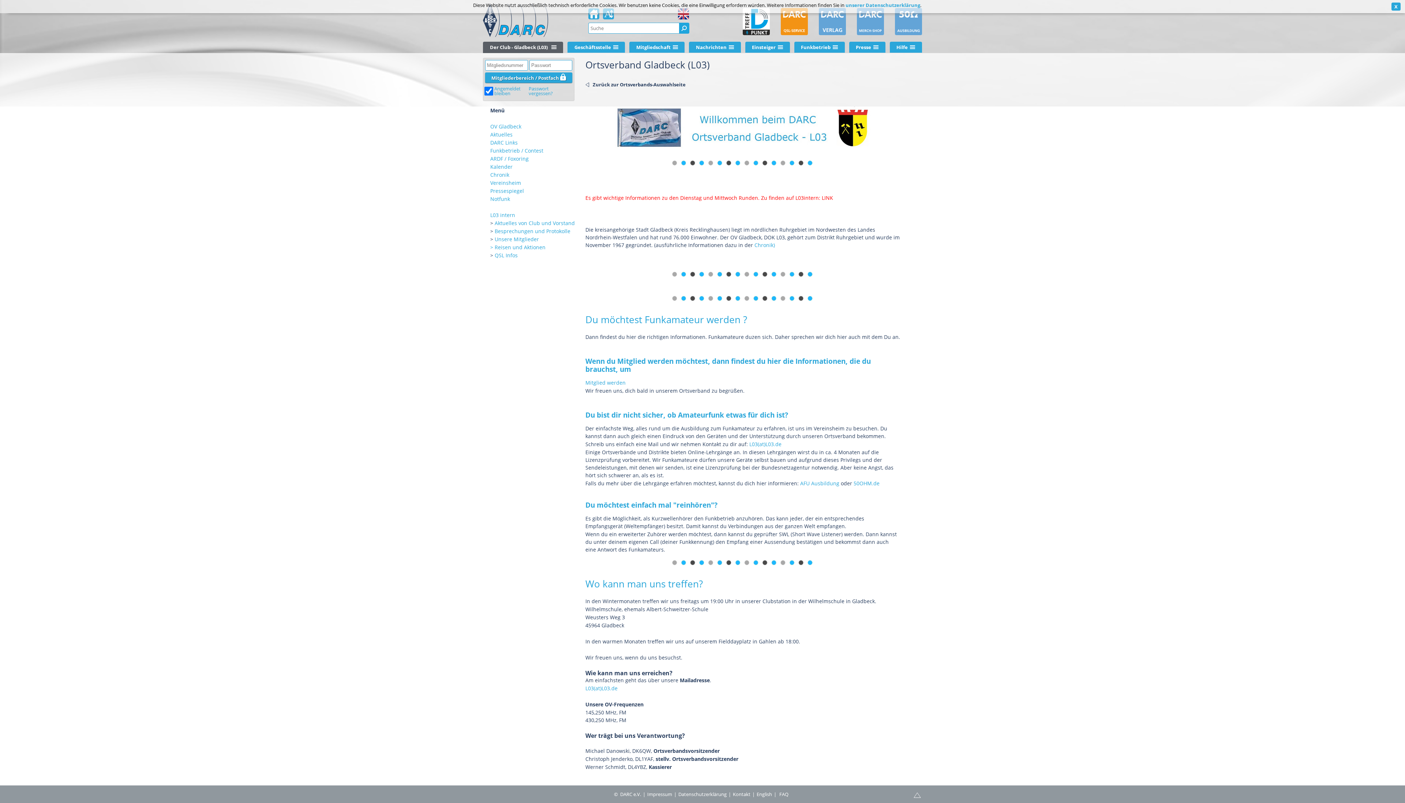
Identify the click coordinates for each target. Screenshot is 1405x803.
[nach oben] (917, 794)
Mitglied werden (605, 382)
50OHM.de (867, 483)
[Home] (593, 16)
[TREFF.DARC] (756, 21)
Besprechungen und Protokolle (532, 231)
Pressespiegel (507, 190)
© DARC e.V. (627, 794)
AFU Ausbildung (819, 483)
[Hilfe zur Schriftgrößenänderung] (608, 16)
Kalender (501, 166)
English (764, 794)
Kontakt (741, 794)
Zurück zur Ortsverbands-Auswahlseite (639, 84)
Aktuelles (501, 134)
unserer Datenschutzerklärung (883, 5)
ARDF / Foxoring (509, 158)
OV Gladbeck (505, 126)
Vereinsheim (505, 182)
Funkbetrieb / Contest (516, 150)
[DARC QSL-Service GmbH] (794, 21)
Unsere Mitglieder (517, 239)
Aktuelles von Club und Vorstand (535, 223)
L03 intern (502, 215)
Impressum (659, 794)
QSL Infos (506, 255)
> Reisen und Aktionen (518, 247)
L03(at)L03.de (765, 444)
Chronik (499, 174)
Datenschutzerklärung (702, 794)
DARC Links (504, 142)
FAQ (783, 794)
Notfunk (500, 198)
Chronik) (764, 245)
